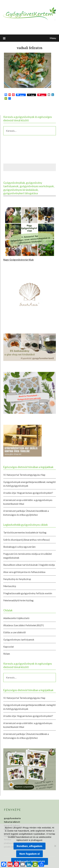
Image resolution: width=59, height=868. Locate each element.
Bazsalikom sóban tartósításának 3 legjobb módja (29, 564)
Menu (53, 38)
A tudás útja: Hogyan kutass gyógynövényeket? (28, 492)
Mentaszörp (9, 586)
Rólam (6, 653)
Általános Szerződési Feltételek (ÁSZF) (23, 625)
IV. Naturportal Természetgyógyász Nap (24, 474)
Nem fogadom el (29, 853)
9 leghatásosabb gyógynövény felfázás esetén (27, 593)
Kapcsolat (8, 646)
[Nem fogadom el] (55, 845)
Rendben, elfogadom (29, 846)
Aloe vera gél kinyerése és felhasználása (24, 572)
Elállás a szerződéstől (14, 632)
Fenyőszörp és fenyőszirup (17, 579)
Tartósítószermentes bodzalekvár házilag (24, 532)
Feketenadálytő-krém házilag (18, 600)
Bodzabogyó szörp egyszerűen (19, 546)
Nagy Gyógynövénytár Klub (18, 259)
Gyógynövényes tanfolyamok (18, 639)
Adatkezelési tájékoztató (16, 618)
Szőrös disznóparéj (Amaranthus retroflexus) (26, 539)
